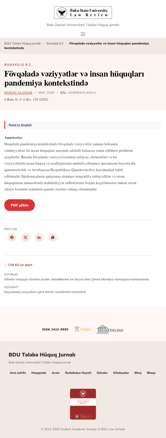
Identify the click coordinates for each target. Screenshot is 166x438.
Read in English (20, 125)
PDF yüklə (19, 205)
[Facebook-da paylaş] (12, 237)
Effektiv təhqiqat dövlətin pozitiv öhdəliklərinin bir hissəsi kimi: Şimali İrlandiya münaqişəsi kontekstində (76, 277)
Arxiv (56, 373)
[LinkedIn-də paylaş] (39, 237)
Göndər (102, 373)
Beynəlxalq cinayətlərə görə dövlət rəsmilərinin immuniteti (45, 289)
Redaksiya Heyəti (78, 373)
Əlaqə (151, 373)
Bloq (137, 373)
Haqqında (38, 373)
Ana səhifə (18, 373)
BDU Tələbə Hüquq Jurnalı (22, 43)
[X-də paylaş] (25, 237)
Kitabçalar (121, 373)
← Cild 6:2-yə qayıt (18, 265)
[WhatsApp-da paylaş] (52, 237)
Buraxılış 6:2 (55, 43)
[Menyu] (83, 34)
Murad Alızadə (18, 93)
